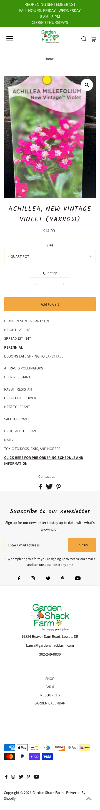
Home (49, 58)
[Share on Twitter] (50, 488)
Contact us (46, 477)
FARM (50, 686)
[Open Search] (84, 39)
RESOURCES (50, 695)
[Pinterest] (63, 579)
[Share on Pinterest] (58, 488)
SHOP (49, 678)
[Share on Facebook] (41, 488)
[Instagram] (32, 579)
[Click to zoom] (87, 85)
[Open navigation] (13, 39)
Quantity (50, 272)
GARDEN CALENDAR (49, 703)
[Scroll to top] (88, 798)
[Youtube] (78, 579)
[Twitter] (48, 579)
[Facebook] (18, 579)
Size (49, 245)
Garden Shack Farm (48, 792)
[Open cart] (93, 38)
